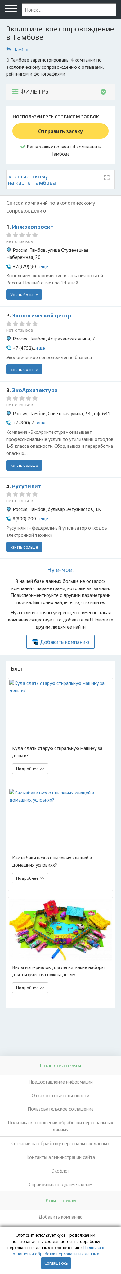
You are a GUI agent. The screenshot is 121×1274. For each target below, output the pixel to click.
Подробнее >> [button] (30, 768)
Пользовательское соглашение (61, 1109)
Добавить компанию (64, 641)
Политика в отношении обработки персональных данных (60, 1126)
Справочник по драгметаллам (60, 1184)
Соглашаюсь (56, 1263)
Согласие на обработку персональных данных (60, 1143)
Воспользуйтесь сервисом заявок (55, 116)
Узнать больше (24, 294)
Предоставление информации (61, 1082)
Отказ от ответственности (60, 1095)
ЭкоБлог (60, 1171)
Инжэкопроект (32, 226)
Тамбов (22, 49)
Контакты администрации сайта (60, 1157)
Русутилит (26, 486)
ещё (43, 266)
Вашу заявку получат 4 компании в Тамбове (63, 150)
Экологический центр (41, 315)
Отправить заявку (60, 131)
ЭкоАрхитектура (35, 390)
